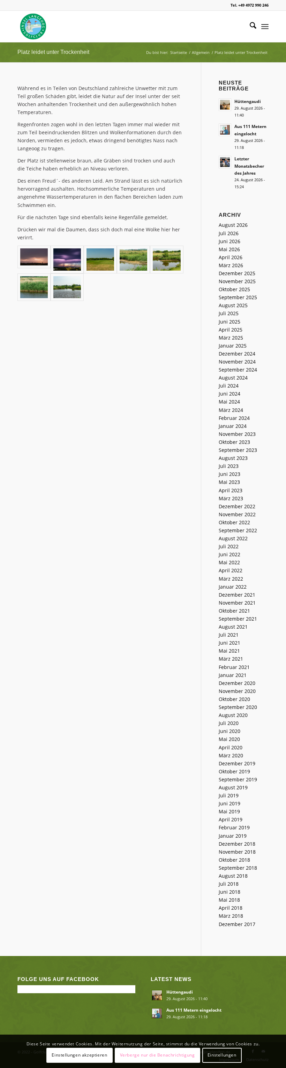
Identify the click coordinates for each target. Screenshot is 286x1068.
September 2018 (238, 867)
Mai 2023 (229, 482)
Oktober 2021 (234, 610)
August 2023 (233, 458)
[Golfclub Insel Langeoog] (33, 26)
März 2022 (231, 578)
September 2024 (238, 369)
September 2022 (238, 530)
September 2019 (238, 779)
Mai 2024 (229, 401)
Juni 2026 (229, 241)
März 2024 (231, 410)
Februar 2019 (234, 827)
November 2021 (237, 602)
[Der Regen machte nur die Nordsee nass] (67, 259)
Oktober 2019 (234, 771)
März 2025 (231, 337)
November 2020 (237, 691)
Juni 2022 (229, 554)
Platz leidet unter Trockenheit (53, 52)
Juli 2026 (229, 233)
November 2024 (237, 361)
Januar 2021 (233, 675)
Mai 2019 (229, 811)
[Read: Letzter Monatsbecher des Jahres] (225, 162)
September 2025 (238, 297)
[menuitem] (249, 26)
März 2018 (231, 915)
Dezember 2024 (237, 353)
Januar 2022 (233, 586)
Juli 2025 (229, 313)
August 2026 (233, 225)
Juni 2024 (229, 393)
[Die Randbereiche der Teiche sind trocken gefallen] (133, 259)
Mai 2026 (229, 249)
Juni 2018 (229, 891)
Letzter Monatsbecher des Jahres (249, 165)
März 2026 (231, 265)
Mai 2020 (229, 739)
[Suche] (249, 26)
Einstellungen (222, 1055)
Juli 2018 (229, 883)
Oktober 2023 (234, 442)
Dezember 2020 (237, 683)
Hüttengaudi (247, 101)
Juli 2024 (229, 385)
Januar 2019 (233, 835)
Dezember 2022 (237, 506)
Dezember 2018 (237, 843)
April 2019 (230, 819)
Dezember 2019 (237, 763)
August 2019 (233, 787)
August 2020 (233, 715)
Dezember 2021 (237, 594)
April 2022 (230, 570)
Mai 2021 (229, 650)
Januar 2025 (233, 345)
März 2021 (231, 658)
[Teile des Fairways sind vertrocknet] (100, 259)
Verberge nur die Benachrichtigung (157, 1055)
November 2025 (237, 281)
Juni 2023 (229, 474)
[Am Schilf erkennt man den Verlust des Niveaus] (34, 287)
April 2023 (230, 490)
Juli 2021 (229, 634)
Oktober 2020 (234, 699)
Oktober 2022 (234, 522)
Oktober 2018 (234, 859)
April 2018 (230, 907)
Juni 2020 (229, 731)
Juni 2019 (229, 803)
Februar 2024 (234, 418)
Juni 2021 (229, 642)
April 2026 (230, 257)
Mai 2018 (229, 899)
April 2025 (230, 329)
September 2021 (238, 618)
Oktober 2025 (234, 289)
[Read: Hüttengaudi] (225, 104)
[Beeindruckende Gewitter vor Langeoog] (34, 259)
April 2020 (230, 747)
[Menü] (265, 26)
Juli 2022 (229, 546)
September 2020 (238, 707)
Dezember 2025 (237, 273)
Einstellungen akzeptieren (79, 1055)
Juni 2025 (229, 321)
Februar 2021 (234, 667)
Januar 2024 (233, 426)
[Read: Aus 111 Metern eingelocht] (225, 129)
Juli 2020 (229, 723)
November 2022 (237, 514)
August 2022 (233, 538)
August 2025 (233, 305)
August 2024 (233, 377)
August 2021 (233, 626)
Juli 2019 (229, 795)
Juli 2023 (229, 466)
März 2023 (231, 498)
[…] (67, 287)
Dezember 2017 (237, 924)
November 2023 (237, 434)
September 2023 (238, 450)
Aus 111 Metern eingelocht (193, 1010)
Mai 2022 (229, 562)
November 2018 (237, 851)
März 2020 (231, 755)
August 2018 (233, 875)
